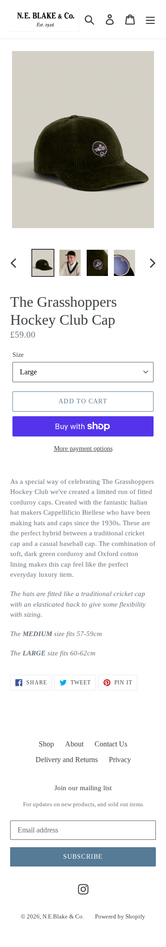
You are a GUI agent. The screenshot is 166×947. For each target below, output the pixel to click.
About (74, 744)
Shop (46, 744)
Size (18, 354)
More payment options (83, 448)
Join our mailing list (83, 788)
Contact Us (111, 744)
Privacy (120, 759)
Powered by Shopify (120, 916)
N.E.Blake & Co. (63, 916)
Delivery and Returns (67, 759)
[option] (42, 263)
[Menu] (150, 19)
